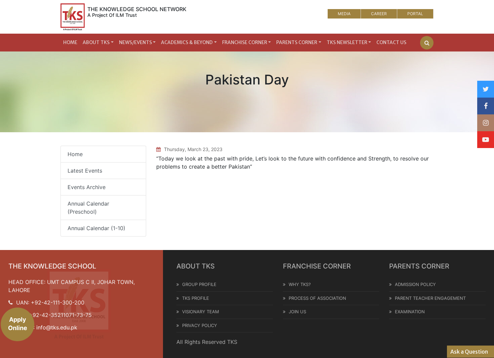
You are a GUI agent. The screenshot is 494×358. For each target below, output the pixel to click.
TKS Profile (195, 298)
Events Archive (87, 187)
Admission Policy (415, 284)
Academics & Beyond (187, 42)
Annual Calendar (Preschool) (88, 207)
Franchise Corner (244, 42)
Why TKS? (300, 284)
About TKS (96, 42)
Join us (297, 311)
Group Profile (199, 284)
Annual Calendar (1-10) (96, 228)
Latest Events (85, 170)
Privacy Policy (199, 325)
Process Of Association (317, 298)
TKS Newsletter (347, 42)
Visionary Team (200, 311)
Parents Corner (296, 42)
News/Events (135, 42)
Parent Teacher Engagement (430, 298)
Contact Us (391, 42)
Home (70, 42)
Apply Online (17, 323)
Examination (410, 311)
